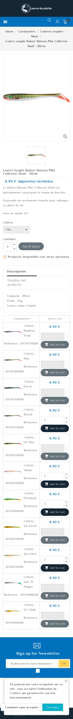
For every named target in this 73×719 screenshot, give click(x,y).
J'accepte (53, 707)
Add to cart (55, 344)
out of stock (31, 246)
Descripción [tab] (16, 271)
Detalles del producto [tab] (17, 283)
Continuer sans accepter (21, 707)
